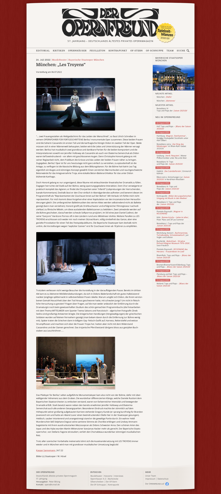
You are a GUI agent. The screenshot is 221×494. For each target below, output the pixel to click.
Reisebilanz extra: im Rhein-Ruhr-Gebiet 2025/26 (171, 146)
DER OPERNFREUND (45, 472)
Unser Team (150, 475)
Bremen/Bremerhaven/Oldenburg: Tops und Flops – (173, 266)
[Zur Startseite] (110, 22)
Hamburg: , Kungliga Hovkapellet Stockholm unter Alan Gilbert (172, 138)
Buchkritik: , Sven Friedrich (173, 243)
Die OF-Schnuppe (98, 485)
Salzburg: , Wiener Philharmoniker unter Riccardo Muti (172, 157)
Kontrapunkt (118, 51)
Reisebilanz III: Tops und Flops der (168, 188)
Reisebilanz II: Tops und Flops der (169, 203)
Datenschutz (163, 479)
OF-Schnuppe (154, 51)
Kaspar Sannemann (45, 450)
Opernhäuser (77, 51)
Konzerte (108, 476)
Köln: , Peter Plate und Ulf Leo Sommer (173, 218)
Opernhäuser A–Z (98, 479)
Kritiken (59, 51)
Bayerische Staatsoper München (86, 60)
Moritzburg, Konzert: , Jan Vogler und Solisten (172, 235)
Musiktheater (59, 60)
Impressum (150, 479)
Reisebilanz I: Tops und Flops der (170, 224)
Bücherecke (113, 479)
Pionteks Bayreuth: (170, 212)
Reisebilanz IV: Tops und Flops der (170, 163)
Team (170, 51)
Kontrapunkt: (174, 197)
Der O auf (154, 484)
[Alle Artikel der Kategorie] (173, 77)
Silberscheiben (97, 482)
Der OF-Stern (111, 482)
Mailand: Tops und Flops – (172, 285)
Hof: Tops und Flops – (174, 127)
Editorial (43, 51)
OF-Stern (136, 51)
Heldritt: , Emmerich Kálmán (174, 172)
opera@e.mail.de (52, 484)
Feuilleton (97, 51)
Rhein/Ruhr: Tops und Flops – (174, 256)
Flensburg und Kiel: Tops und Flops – (172, 275)
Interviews (118, 476)
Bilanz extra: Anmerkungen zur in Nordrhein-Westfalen (173, 178)
